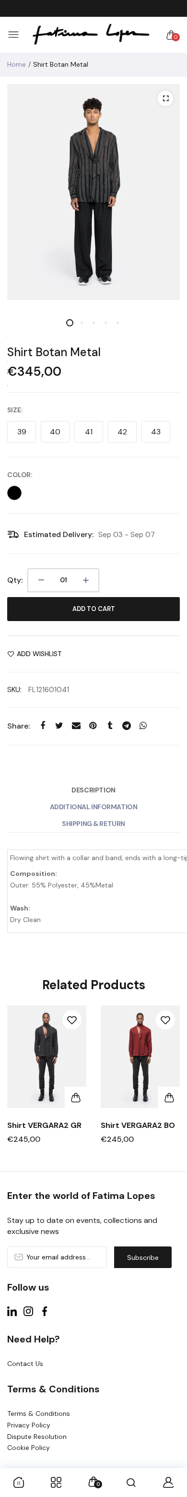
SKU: (14, 690)
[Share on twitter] (59, 726)
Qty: (15, 580)
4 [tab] (105, 322)
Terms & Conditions (38, 1413)
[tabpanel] (93, 192)
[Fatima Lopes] (91, 35)
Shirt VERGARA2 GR (44, 1125)
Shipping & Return (93, 823)
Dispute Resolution (37, 1436)
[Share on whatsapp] (143, 726)
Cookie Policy (28, 1447)
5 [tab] (117, 322)
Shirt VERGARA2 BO (138, 1125)
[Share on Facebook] (42, 726)
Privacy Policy (28, 1425)
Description (93, 790)
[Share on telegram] (126, 726)
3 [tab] (93, 322)
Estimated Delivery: (59, 534)
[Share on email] (76, 726)
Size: (15, 410)
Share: (18, 726)
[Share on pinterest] (93, 726)
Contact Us (25, 1363)
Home (16, 64)
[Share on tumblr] (110, 726)
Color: (19, 474)
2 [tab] (81, 322)
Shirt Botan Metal (54, 352)
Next (169, 1083)
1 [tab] (69, 322)
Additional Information (94, 806)
